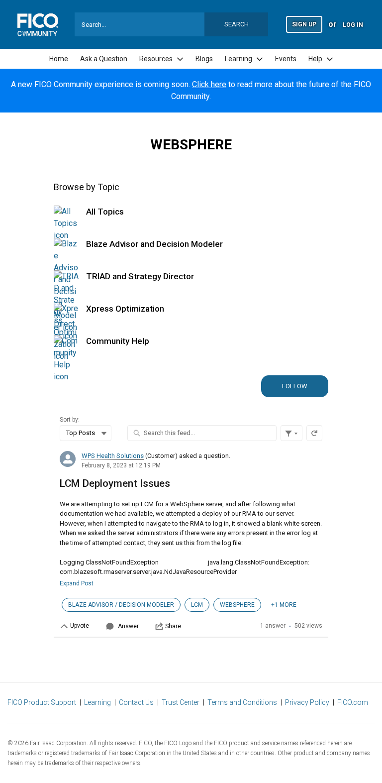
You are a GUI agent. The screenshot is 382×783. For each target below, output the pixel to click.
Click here (209, 84)
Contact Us (136, 702)
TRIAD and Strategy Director (140, 276)
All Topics (105, 212)
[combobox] (172, 24)
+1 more (283, 604)
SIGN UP (304, 24)
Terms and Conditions (242, 702)
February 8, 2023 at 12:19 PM (121, 465)
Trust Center (180, 702)
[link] (58, 59)
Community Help (117, 341)
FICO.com (352, 702)
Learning (97, 702)
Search (236, 24)
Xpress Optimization (125, 309)
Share (173, 626)
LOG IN (353, 24)
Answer (128, 626)
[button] (304, 23)
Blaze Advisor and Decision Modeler (154, 244)
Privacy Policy (307, 702)
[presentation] (191, 541)
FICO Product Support (41, 702)
